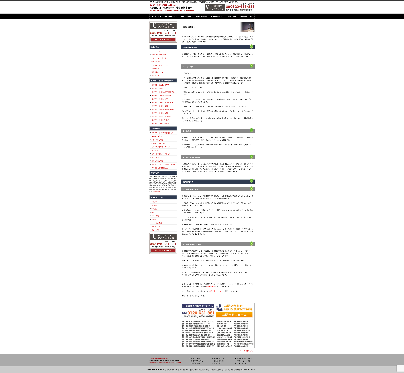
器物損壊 (154, 205)
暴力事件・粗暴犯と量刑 (160, 106)
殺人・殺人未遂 (157, 223)
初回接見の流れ (216, 16)
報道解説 (154, 209)
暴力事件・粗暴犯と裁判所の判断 (163, 102)
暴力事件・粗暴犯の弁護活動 (161, 95)
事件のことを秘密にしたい (160, 168)
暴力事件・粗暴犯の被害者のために (163, 109)
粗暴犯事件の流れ (170, 16)
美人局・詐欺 (156, 226)
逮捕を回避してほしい (159, 161)
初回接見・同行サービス (160, 65)
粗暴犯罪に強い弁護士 (159, 54)
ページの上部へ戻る (246, 351)
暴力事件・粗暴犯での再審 (160, 123)
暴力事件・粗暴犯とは (159, 88)
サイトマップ (241, 363)
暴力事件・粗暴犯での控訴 (160, 120)
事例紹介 (154, 202)
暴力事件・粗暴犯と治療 (160, 113)
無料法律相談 (156, 61)
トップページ (156, 16)
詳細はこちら (157, 192)
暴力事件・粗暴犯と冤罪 (160, 99)
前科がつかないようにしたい (161, 147)
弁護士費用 (231, 16)
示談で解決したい (157, 157)
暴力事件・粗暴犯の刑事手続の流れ (163, 92)
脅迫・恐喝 (155, 230)
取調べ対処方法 (157, 136)
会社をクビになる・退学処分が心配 (163, 164)
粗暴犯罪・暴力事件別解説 (160, 85)
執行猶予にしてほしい (159, 150)
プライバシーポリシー (244, 361)
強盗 (153, 212)
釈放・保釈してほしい (159, 140)
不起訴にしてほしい (158, 143)
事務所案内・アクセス (247, 16)
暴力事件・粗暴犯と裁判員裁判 (162, 116)
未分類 (154, 219)
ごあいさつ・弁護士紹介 (160, 58)
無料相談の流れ (201, 16)
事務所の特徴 (186, 16)
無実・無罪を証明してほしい (161, 154)
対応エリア (155, 76)
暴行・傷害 (155, 216)
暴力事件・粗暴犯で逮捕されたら (163, 133)
